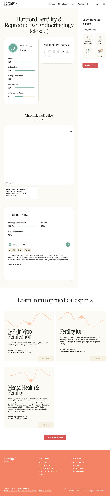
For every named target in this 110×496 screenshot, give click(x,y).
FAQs (41, 474)
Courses (52, 4)
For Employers (77, 468)
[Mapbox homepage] (9, 183)
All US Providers (45, 491)
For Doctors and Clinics (50, 471)
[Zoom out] (71, 131)
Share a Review (46, 468)
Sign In (89, 4)
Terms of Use (9, 488)
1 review (23, 50)
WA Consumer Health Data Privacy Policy (20, 491)
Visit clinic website (39, 120)
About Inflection (78, 4)
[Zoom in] (71, 128)
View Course (46, 358)
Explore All (89, 65)
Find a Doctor (63, 4)
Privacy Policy (23, 488)
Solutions (75, 465)
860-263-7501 (12, 195)
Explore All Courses (55, 437)
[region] (39, 155)
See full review (13, 264)
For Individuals (77, 471)
